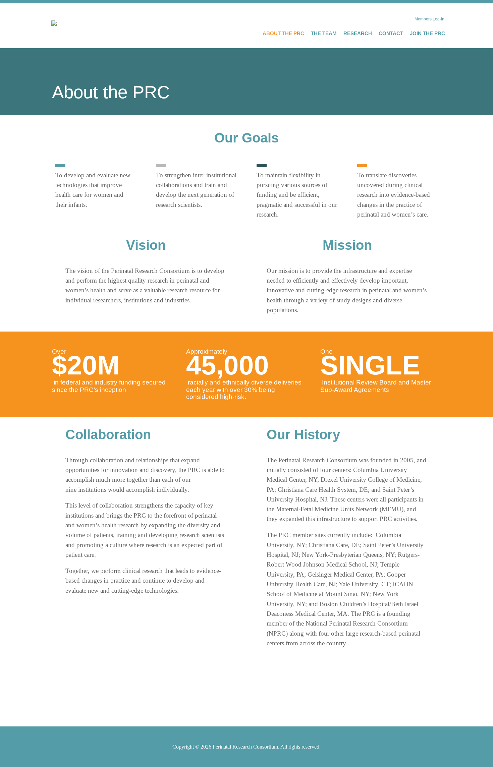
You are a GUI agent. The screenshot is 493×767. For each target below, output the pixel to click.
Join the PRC (427, 33)
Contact (391, 33)
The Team (324, 33)
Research (357, 33)
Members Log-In (429, 19)
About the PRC (283, 33)
